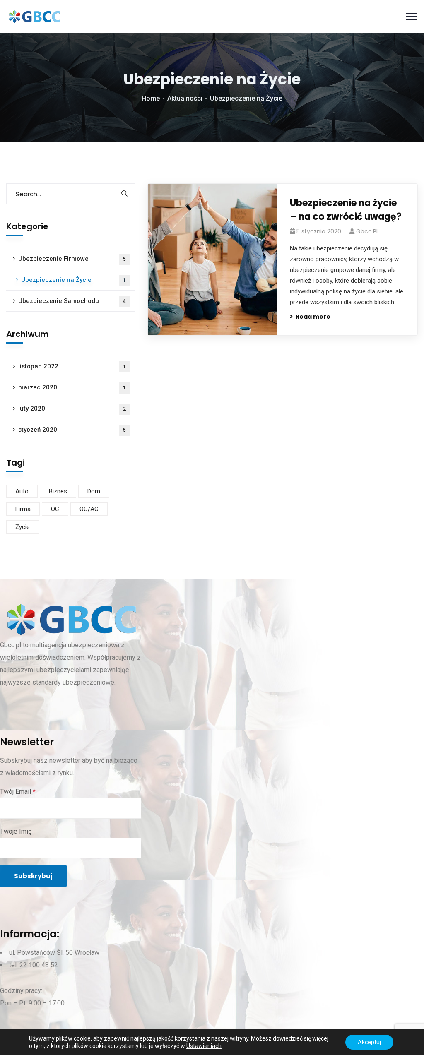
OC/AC (89, 509)
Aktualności (184, 98)
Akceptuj (369, 1042)
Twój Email (18, 791)
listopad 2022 (72, 366)
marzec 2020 (72, 387)
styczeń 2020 (72, 429)
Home (151, 98)
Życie (22, 527)
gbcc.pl (367, 231)
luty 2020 (72, 408)
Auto (22, 491)
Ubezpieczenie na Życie (73, 280)
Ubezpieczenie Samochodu (72, 301)
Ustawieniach (204, 1046)
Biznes (58, 491)
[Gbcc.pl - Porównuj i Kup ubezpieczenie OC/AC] (34, 16)
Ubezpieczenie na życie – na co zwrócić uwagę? (346, 210)
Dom (93, 491)
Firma (23, 509)
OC (55, 509)
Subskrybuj (33, 876)
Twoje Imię (15, 831)
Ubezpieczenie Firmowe (72, 258)
